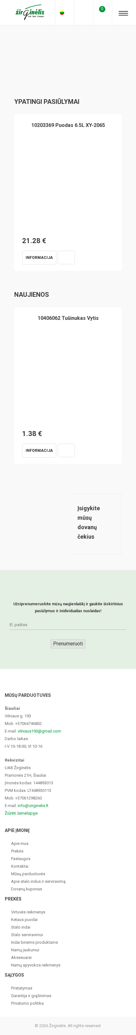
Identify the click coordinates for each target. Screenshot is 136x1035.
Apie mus (19, 843)
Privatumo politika (27, 1003)
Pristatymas (21, 988)
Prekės (17, 851)
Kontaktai (19, 866)
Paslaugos (20, 858)
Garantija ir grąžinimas (31, 995)
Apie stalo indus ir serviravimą (38, 881)
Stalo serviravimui (27, 934)
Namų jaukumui (25, 950)
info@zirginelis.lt (33, 805)
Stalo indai (20, 927)
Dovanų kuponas (26, 889)
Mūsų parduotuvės (28, 873)
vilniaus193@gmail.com (39, 731)
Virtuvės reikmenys (28, 912)
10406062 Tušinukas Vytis (68, 318)
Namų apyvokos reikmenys (35, 965)
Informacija (39, 257)
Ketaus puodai (24, 919)
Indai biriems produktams (34, 942)
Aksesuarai (21, 957)
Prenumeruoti (68, 644)
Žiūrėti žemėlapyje (21, 813)
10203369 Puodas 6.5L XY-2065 (68, 125)
